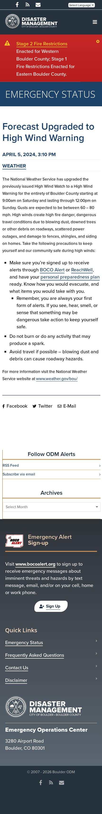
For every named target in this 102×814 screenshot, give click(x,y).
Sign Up (53, 606)
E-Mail (69, 405)
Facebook (16, 405)
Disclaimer (16, 680)
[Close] (99, 41)
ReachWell (82, 269)
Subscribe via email (19, 474)
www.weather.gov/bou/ (57, 379)
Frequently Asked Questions (34, 655)
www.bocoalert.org (35, 563)
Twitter (44, 405)
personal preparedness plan (70, 276)
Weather (14, 165)
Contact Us (16, 667)
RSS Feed (11, 465)
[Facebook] (17, 4)
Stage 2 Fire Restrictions (41, 43)
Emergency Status (24, 642)
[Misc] (38, 4)
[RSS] (27, 4)
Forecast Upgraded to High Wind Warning (48, 132)
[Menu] (95, 22)
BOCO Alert (52, 269)
